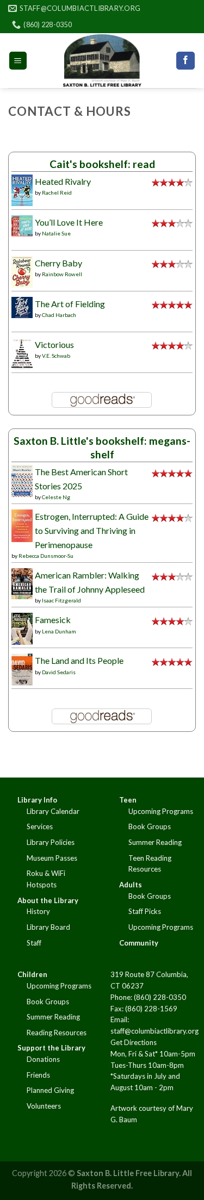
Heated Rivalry (63, 181)
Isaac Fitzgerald (61, 600)
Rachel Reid (57, 192)
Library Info (37, 799)
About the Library (47, 900)
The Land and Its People (79, 660)
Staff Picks (144, 911)
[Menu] (18, 61)
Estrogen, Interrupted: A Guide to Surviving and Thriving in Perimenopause (92, 530)
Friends (38, 1075)
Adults (130, 884)
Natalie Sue (56, 233)
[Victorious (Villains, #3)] (22, 352)
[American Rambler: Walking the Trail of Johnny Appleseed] (22, 582)
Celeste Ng (56, 497)
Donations (43, 1059)
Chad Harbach (59, 315)
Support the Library (51, 1047)
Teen (128, 799)
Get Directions (133, 1042)
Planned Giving (50, 1090)
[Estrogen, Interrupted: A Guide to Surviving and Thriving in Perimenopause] (22, 524)
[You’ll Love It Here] (22, 224)
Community (138, 942)
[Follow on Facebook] (185, 61)
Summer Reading (155, 842)
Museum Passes (52, 858)
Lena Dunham (59, 631)
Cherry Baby (58, 263)
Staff (34, 942)
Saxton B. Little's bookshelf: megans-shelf (102, 447)
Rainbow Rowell (62, 274)
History (38, 911)
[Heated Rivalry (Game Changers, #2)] (22, 189)
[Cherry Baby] (22, 270)
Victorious (54, 344)
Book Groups (149, 826)
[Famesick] (22, 628)
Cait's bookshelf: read (102, 164)
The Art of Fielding (70, 304)
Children (32, 974)
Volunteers (44, 1106)
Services (40, 826)
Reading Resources (56, 1032)
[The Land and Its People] (22, 668)
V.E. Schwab (56, 355)
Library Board (48, 927)
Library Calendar (53, 811)
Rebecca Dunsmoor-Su (45, 555)
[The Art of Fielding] (22, 306)
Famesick (53, 619)
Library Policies (51, 842)
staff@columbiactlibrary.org (154, 1031)
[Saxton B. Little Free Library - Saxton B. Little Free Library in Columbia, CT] (102, 60)
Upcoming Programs (160, 811)
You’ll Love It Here (69, 222)
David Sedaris (59, 672)
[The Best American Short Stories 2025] (22, 480)
